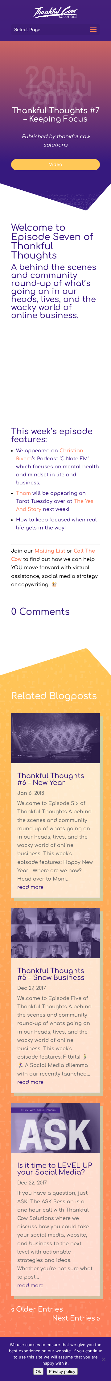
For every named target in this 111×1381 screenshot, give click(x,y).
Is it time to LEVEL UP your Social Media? (54, 1169)
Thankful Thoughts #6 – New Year (50, 779)
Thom (23, 493)
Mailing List (50, 551)
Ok (38, 1371)
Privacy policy (62, 1371)
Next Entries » (76, 1318)
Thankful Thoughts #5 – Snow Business (50, 974)
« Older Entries (37, 1309)
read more (30, 887)
